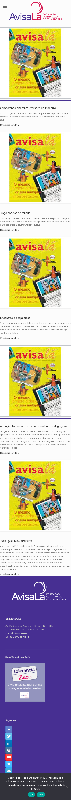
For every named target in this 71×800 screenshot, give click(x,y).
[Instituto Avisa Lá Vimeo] (8, 764)
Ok (31, 794)
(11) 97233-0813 (19, 636)
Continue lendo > (10, 125)
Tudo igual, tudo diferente (16, 541)
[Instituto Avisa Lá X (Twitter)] (8, 736)
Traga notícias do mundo (15, 213)
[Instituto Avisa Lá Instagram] (8, 750)
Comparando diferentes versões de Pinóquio (28, 108)
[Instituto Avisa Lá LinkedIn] (8, 743)
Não (40, 794)
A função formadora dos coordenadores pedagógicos (33, 426)
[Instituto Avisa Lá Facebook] (8, 729)
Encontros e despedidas (15, 318)
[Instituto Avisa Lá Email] (8, 771)
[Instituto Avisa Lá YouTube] (8, 757)
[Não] (66, 787)
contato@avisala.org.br (18, 633)
